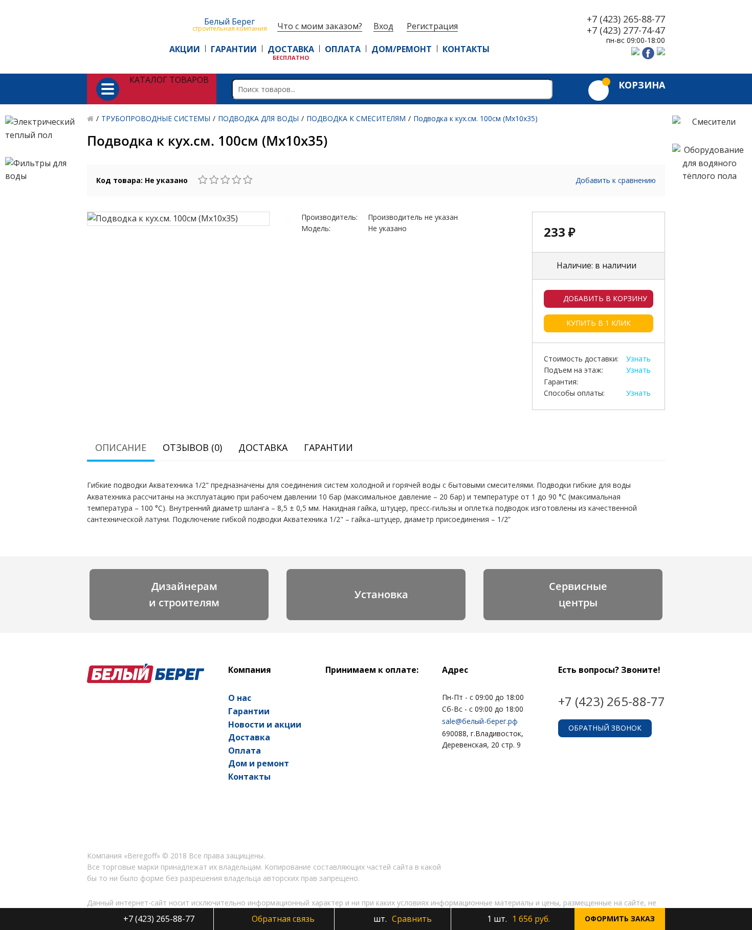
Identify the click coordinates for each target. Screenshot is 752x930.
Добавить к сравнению (616, 180)
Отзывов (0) (192, 447)
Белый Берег (229, 24)
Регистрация (432, 26)
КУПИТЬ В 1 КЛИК (598, 323)
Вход (383, 26)
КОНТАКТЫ (466, 49)
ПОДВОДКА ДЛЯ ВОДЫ (258, 118)
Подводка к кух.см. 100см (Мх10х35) (475, 118)
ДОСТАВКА (291, 49)
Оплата (244, 750)
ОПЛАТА (343, 49)
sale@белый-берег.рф (480, 721)
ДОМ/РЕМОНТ (401, 49)
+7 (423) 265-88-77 (626, 19)
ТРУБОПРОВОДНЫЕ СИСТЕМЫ (155, 118)
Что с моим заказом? (319, 26)
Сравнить (401, 918)
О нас (239, 698)
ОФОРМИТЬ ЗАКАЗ (620, 918)
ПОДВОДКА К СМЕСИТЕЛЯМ (356, 118)
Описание (120, 447)
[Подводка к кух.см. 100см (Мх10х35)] (178, 218)
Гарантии (328, 447)
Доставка (262, 447)
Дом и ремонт (258, 763)
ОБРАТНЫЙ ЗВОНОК (605, 728)
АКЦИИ (184, 49)
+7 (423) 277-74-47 (626, 30)
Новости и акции (264, 724)
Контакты (249, 776)
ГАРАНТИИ (234, 49)
